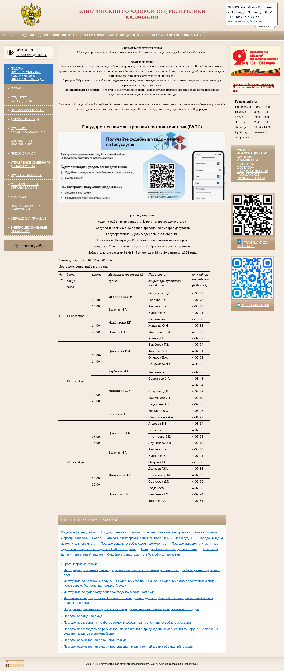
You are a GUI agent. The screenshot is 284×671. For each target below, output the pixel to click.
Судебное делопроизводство (47, 35)
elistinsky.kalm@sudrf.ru (245, 21)
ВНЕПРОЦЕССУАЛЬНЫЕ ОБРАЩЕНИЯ (29, 229)
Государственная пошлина (120, 532)
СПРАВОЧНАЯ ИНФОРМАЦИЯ (22, 142)
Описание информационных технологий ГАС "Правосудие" (150, 538)
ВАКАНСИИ (19, 196)
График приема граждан (81, 564)
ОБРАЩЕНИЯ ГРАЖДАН (28, 218)
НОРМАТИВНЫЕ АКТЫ (27, 110)
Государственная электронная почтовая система (181, 532)
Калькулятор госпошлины (174, 35)
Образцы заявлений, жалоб (81, 538)
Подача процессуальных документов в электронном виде (27, 74)
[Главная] (4, 35)
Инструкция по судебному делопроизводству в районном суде (109, 592)
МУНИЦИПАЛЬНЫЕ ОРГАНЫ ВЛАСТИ (25, 185)
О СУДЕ (16, 88)
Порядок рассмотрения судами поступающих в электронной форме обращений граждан (129, 646)
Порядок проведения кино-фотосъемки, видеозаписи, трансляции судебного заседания (128, 622)
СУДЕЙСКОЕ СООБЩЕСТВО (22, 99)
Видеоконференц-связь (78, 532)
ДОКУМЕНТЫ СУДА (25, 119)
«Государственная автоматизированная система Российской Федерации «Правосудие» (148, 664)
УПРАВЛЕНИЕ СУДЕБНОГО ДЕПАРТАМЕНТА (31, 164)
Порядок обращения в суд (83, 616)
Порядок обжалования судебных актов (169, 549)
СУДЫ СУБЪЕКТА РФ (26, 175)
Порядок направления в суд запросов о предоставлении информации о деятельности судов (131, 609)
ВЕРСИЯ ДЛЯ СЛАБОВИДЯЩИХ (31, 52)
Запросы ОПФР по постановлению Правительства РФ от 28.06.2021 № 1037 (254, 87)
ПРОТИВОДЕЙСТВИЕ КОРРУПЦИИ (27, 207)
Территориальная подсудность (112, 35)
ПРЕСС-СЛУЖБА (23, 153)
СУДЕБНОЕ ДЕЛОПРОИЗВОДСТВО (28, 129)
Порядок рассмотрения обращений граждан (96, 640)
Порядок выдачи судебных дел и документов (133, 543)
